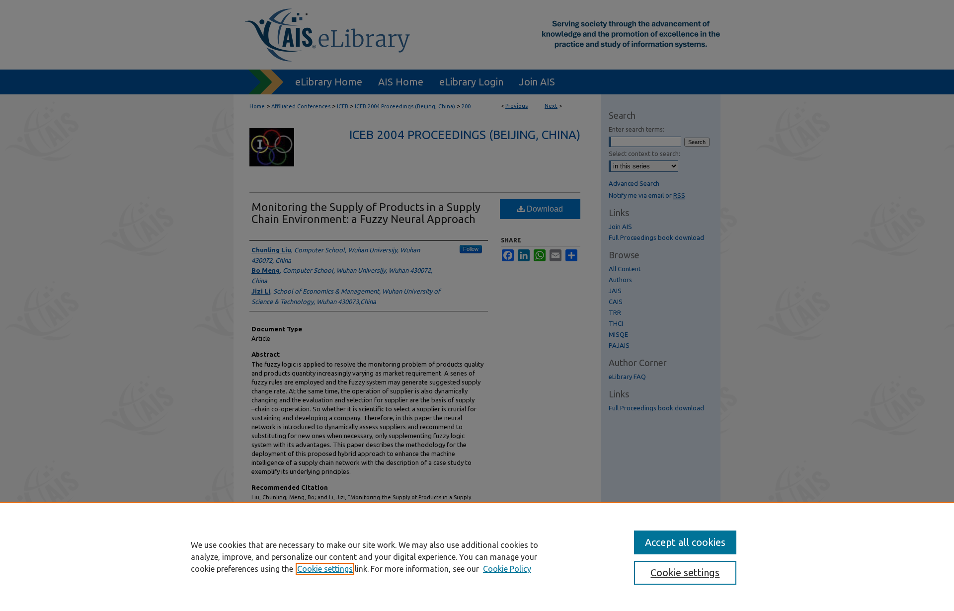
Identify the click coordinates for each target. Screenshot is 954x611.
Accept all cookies (685, 542)
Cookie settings (325, 568)
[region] (477, 556)
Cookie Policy (507, 568)
